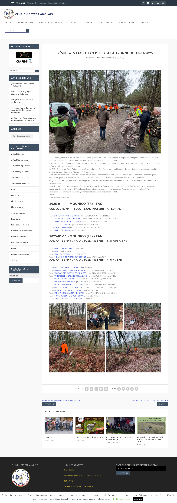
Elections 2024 (17, 201)
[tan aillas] (59, 425)
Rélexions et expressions (21, 231)
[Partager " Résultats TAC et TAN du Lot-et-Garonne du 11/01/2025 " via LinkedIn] (101, 388)
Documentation (126, 22)
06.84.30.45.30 (69, 481)
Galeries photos (18, 213)
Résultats (72, 22)
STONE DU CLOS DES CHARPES (66, 216)
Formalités (88, 22)
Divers (13, 189)
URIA (56, 251)
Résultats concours (19, 236)
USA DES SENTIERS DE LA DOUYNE (68, 284)
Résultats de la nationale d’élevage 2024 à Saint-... (46, 3)
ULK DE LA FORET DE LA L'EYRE (67, 279)
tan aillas (49, 437)
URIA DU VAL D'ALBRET (63, 248)
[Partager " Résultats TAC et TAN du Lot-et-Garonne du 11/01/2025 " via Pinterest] (96, 388)
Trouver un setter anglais (49, 22)
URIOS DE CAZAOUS (62, 254)
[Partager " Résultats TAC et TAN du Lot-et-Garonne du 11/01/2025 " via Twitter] (91, 388)
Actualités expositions (20, 166)
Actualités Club (17, 154)
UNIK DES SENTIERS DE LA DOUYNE (68, 287)
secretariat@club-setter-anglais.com (79, 486)
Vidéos (14, 260)
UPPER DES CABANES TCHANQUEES (70, 299)
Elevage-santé (17, 207)
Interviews (15, 219)
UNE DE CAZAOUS (61, 227)
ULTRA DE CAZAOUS (62, 224)
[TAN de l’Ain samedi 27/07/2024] (89, 425)
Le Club (8, 22)
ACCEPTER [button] (138, 499)
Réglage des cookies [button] (121, 499)
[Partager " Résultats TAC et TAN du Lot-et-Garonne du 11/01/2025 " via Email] (106, 388)
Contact (144, 22)
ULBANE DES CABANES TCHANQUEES (69, 290)
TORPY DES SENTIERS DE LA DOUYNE (69, 296)
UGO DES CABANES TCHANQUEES (68, 267)
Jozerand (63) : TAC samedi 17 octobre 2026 (23, 84)
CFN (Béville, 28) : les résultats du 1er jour (23, 101)
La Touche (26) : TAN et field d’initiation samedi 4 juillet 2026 (150, 439)
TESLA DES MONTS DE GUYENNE (67, 221)
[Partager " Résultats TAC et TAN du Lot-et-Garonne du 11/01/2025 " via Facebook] (86, 388)
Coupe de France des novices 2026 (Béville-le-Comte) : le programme (23, 110)
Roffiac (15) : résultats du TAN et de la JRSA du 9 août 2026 (23, 119)
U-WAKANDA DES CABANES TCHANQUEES (71, 270)
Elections (15, 195)
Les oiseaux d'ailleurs (20, 225)
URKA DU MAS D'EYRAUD (64, 281)
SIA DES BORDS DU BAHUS (65, 230)
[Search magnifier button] (27, 30)
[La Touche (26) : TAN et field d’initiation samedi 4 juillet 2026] (151, 425)
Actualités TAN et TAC (105, 58)
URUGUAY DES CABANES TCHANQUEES (70, 273)
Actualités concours (19, 160)
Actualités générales (20, 172)
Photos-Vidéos (106, 22)
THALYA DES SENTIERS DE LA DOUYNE (70, 257)
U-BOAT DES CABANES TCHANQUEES (69, 293)
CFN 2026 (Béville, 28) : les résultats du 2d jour (21, 93)
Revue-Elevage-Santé (20, 254)
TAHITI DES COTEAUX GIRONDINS (68, 219)
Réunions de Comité (19, 242)
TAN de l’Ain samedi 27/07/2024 (89, 437)
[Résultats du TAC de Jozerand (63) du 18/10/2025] (120, 425)
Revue (13, 248)
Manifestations (25, 22)
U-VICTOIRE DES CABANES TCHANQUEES (70, 276)
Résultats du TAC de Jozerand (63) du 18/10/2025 (119, 438)
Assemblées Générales (20, 183)
